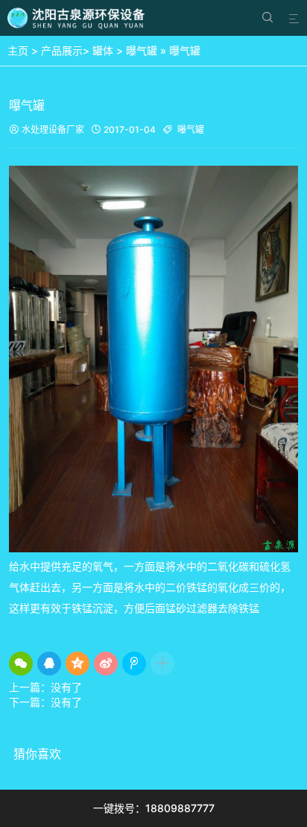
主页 (17, 50)
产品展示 (62, 50)
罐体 (102, 50)
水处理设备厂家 (46, 129)
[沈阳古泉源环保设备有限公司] (77, 18)
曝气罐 (141, 50)
